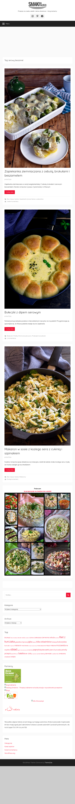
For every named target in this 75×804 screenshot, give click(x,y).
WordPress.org (9, 753)
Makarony (22, 477)
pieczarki (45, 650)
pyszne (13, 653)
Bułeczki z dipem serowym (22, 312)
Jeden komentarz (12, 201)
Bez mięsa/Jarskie (13, 199)
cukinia (31, 637)
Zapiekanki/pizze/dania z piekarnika (31, 199)
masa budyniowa (33, 645)
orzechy (29, 650)
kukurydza (61, 642)
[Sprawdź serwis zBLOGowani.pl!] (37, 701)
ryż (17, 653)
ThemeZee (48, 762)
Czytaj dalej (9, 192)
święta (13, 657)
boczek (19, 637)
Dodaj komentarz (12, 479)
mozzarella (61, 645)
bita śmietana (14, 637)
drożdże (57, 637)
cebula (23, 637)
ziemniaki (48, 654)
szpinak (34, 653)
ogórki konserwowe (22, 650)
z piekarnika (55, 653)
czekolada (37, 637)
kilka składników (44, 642)
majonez (12, 645)
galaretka (18, 642)
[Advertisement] (37, 42)
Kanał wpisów (9, 746)
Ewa (10, 179)
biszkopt (7, 637)
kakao (34, 642)
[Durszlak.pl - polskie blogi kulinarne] (10, 685)
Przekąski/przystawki (39, 336)
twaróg (43, 653)
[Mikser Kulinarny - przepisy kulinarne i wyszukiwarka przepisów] (12, 682)
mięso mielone (51, 645)
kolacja (54, 642)
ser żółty (28, 653)
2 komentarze (11, 338)
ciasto (27, 637)
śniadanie (7, 657)
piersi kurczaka (55, 650)
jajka (30, 641)
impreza (25, 642)
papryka (37, 649)
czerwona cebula (48, 637)
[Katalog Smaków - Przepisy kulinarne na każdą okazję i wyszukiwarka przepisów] (33, 688)
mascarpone (41, 645)
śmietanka (62, 654)
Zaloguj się (8, 743)
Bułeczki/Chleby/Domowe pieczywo (19, 336)
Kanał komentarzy (10, 750)
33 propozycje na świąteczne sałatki (37, 491)
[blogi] (7, 690)
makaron (17, 645)
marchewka (25, 645)
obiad (13, 649)
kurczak (7, 645)
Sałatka (21, 653)
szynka (38, 653)
